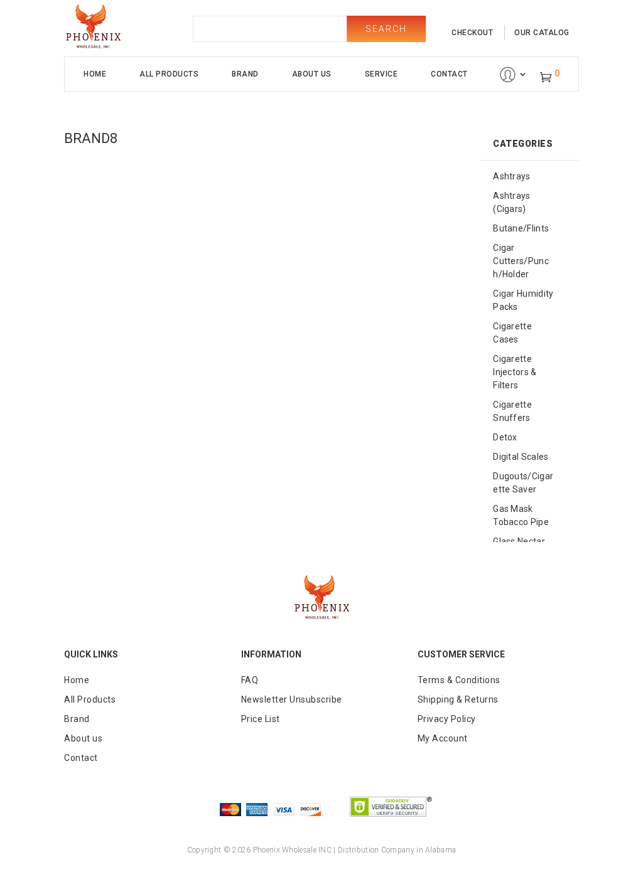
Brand (245, 74)
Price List (260, 719)
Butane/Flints (521, 228)
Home (95, 74)
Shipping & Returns (458, 699)
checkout (472, 32)
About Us (312, 74)
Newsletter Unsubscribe (291, 699)
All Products (168, 74)
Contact (449, 74)
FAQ (250, 680)
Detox (505, 437)
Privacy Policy (447, 719)
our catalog (542, 32)
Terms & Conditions (459, 680)
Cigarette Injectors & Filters (514, 372)
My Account (443, 738)
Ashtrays (511, 176)
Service (381, 74)
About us (83, 738)
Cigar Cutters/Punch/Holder (521, 261)
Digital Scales (520, 457)
